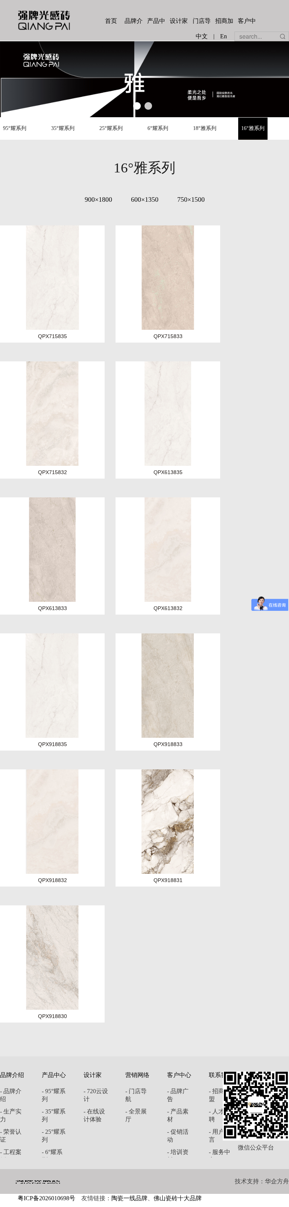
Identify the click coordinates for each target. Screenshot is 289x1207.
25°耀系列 (111, 128)
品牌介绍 (134, 22)
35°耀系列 (63, 128)
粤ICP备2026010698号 (46, 1198)
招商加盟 (224, 22)
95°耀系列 (14, 128)
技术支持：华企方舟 (262, 1181)
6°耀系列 (158, 128)
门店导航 (202, 22)
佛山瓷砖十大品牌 (178, 1198)
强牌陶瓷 (44, 20)
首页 (111, 21)
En (223, 36)
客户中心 (247, 22)
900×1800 (98, 199)
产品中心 (156, 22)
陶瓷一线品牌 (129, 1198)
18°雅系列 (204, 128)
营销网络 (137, 1075)
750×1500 (191, 199)
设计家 (179, 21)
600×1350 (144, 199)
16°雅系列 (253, 128)
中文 (202, 36)
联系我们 (221, 1075)
